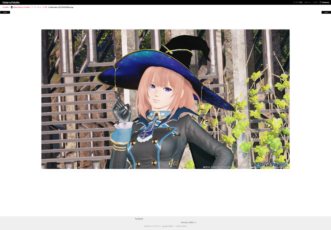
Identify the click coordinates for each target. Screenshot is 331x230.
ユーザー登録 (297, 2)
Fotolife (6, 7)
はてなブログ (181, 226)
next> (326, 12)
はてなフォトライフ (152, 226)
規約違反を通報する (188, 222)
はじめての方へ (168, 226)
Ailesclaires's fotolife (21, 7)
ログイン (307, 2)
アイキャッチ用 (40, 7)
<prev (5, 12)
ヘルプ (315, 2)
